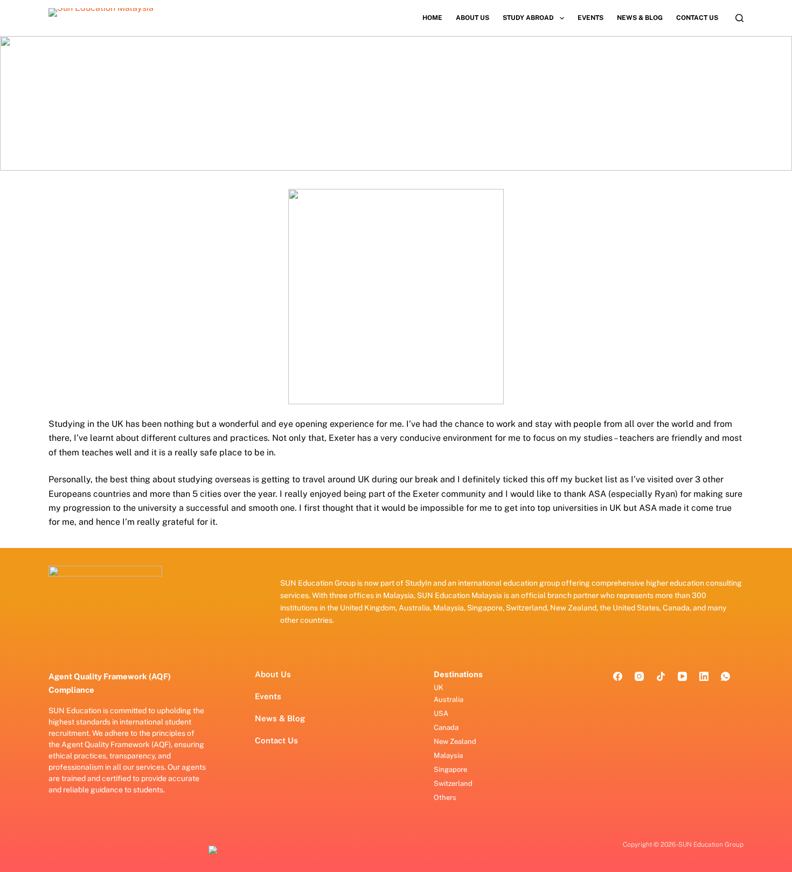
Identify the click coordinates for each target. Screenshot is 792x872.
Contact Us (697, 18)
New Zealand (455, 741)
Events (590, 18)
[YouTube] (682, 676)
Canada (446, 727)
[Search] (739, 18)
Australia (448, 699)
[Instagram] (639, 676)
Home (432, 18)
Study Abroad (528, 18)
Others (445, 797)
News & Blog (640, 18)
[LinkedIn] (703, 676)
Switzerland (453, 783)
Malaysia (448, 755)
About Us (472, 18)
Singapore (450, 769)
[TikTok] (660, 676)
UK (438, 688)
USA (441, 713)
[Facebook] (617, 676)
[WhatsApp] (725, 676)
